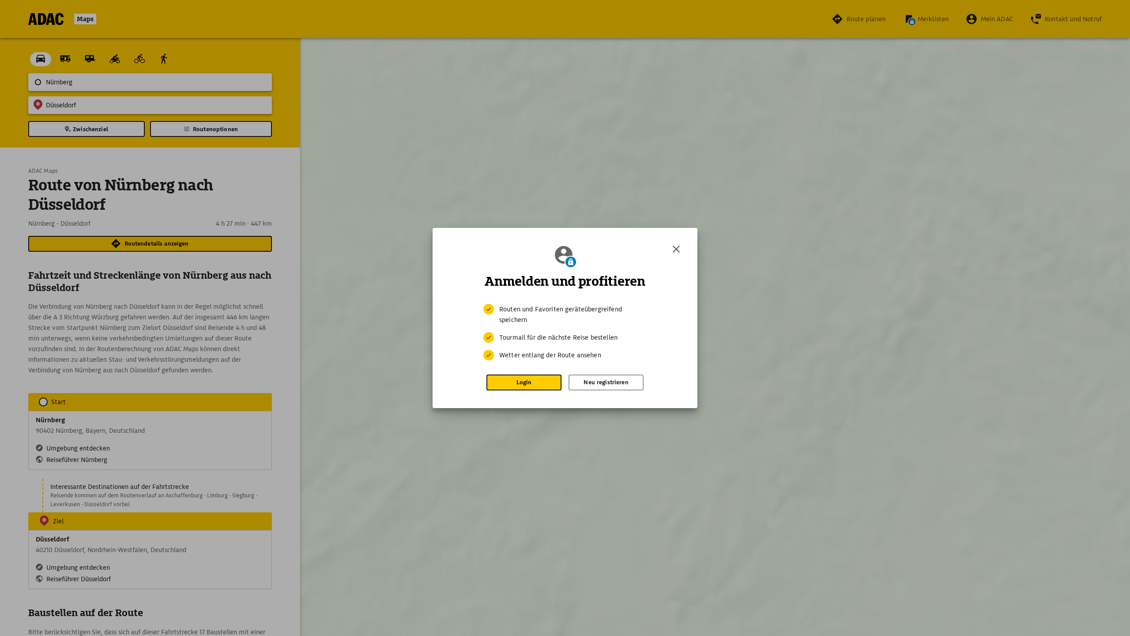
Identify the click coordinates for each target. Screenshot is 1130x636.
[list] (565, 332)
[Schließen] (676, 249)
